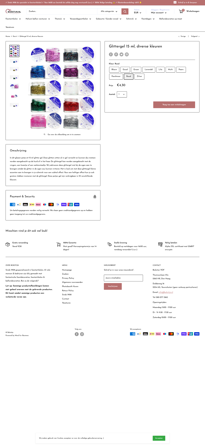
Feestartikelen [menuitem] (12, 19)
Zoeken (65, 274)
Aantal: (112, 94)
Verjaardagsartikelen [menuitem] (79, 19)
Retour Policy (68, 291)
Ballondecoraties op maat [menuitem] (170, 19)
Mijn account (157, 13)
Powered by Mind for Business (17, 335)
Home (8, 36)
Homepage (67, 270)
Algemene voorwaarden (72, 282)
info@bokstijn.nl (166, 292)
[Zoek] (124, 11)
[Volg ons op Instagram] (82, 334)
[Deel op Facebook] (111, 54)
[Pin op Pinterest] (116, 54)
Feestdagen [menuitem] (146, 19)
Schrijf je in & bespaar (187, 2)
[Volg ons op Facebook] (77, 334)
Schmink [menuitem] (130, 19)
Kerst (15, 36)
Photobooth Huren (70, 286)
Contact (65, 299)
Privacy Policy (68, 278)
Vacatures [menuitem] (10, 27)
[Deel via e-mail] (127, 54)
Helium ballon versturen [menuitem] (36, 19)
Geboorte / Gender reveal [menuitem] (107, 19)
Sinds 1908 (66, 295)
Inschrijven (113, 286)
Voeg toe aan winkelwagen (174, 105)
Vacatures (66, 303)
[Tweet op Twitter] (121, 54)
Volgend (194, 36)
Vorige (183, 36)
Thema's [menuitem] (58, 19)
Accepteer (159, 438)
